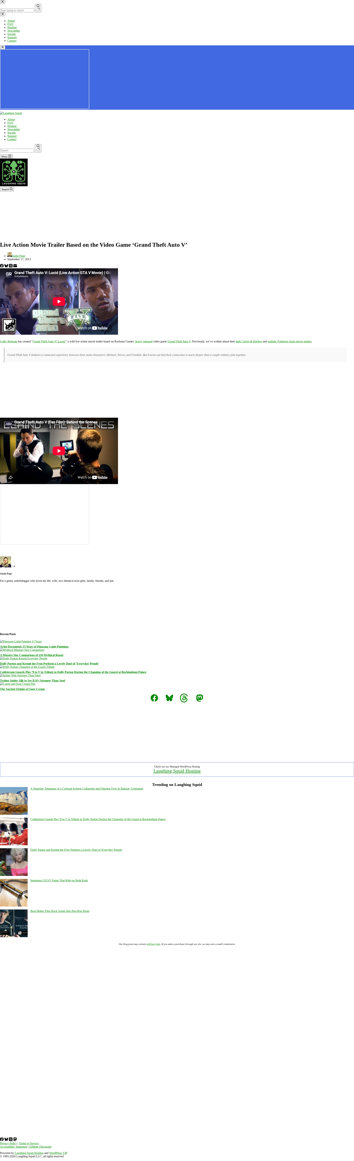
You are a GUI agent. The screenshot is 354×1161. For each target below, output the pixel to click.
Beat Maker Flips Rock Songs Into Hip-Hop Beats (59, 911)
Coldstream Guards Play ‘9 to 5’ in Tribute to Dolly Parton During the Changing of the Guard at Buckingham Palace (73, 672)
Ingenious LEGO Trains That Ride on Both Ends (59, 880)
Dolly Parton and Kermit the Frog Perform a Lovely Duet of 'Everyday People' (76, 849)
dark (249, 341)
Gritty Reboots (8, 341)
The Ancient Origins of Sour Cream (22, 689)
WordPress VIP (58, 1153)
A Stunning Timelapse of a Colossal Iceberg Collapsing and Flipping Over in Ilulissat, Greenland (86, 788)
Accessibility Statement (13, 1146)
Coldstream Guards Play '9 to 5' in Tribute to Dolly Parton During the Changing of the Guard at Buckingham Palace (98, 819)
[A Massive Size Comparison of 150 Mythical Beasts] (22, 649)
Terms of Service (29, 1143)
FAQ (10, 122)
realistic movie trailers (289, 341)
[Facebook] (2, 266)
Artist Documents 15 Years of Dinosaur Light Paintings (34, 646)
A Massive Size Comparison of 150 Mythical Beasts (31, 655)
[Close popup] (2, 47)
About (11, 119)
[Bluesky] (6, 266)
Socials (11, 132)
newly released (143, 341)
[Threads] (11, 266)
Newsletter (13, 129)
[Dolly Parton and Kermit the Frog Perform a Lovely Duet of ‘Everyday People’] (23, 658)
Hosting (12, 126)
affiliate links (153, 944)
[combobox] (17, 151)
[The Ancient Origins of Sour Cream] (17, 683)
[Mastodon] (15, 1140)
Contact (11, 139)
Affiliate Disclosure (40, 1146)
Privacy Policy (8, 1143)
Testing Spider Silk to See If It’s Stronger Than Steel (32, 680)
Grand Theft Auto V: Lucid (49, 341)
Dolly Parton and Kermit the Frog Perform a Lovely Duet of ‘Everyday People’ (49, 663)
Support (12, 136)
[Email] (15, 266)
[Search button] (38, 148)
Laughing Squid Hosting (177, 771)
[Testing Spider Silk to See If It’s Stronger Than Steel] (20, 675)
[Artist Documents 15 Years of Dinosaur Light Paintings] (21, 641)
